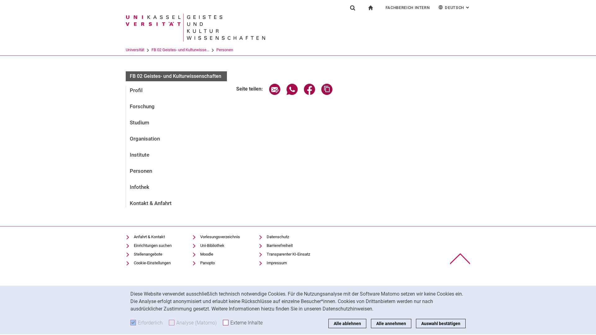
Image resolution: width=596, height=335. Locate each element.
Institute (139, 155)
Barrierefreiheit (280, 245)
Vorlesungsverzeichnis (220, 236)
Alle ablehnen (347, 323)
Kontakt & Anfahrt (151, 203)
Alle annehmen (391, 323)
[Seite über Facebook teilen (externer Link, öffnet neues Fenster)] (309, 93)
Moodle (206, 254)
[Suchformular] (353, 8)
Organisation (145, 139)
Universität (135, 49)
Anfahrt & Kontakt (149, 236)
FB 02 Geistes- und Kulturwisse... (180, 49)
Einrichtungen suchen (153, 245)
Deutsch (457, 7)
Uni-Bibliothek (212, 245)
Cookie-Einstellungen (152, 263)
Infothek (139, 187)
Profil (136, 90)
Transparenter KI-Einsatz (288, 254)
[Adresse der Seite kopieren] (326, 93)
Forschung (142, 106)
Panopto (207, 263)
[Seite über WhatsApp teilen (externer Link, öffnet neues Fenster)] (292, 93)
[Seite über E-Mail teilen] (274, 93)
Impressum (277, 263)
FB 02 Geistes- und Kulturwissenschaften (175, 76)
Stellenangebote (148, 254)
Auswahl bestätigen (440, 323)
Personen (224, 49)
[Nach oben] (460, 258)
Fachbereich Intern (408, 7)
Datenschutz (278, 236)
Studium (139, 122)
